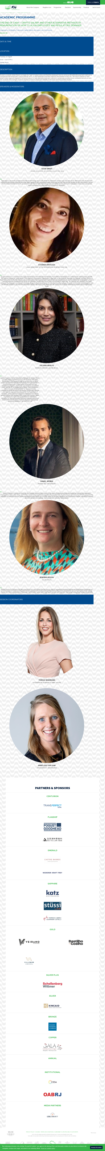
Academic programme (23, 13)
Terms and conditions (47, 1133)
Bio (1, 180)
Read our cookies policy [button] (48, 1148)
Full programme (10, 13)
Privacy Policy (30, 1133)
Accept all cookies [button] (96, 1147)
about (65, 3)
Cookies (37, 1133)
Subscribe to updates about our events (66, 1133)
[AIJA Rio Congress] (12, 7)
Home (2, 13)
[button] (47, 180)
